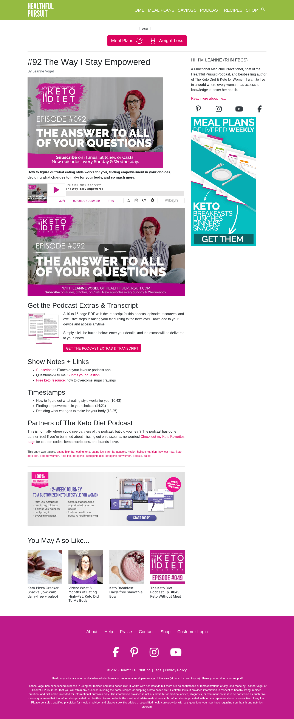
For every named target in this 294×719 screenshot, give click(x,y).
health (131, 451)
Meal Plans (161, 10)
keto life (66, 455)
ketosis (137, 455)
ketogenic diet (95, 455)
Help (108, 631)
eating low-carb (101, 451)
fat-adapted (119, 451)
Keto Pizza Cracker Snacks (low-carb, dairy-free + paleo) (43, 592)
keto (178, 451)
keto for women (49, 455)
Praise (126, 631)
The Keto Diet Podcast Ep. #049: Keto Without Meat (165, 592)
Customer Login (192, 631)
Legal (158, 670)
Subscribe (44, 370)
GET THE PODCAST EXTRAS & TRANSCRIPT (102, 348)
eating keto (83, 451)
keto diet (33, 455)
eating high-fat (65, 451)
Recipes (233, 10)
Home (138, 10)
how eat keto (166, 451)
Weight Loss (170, 40)
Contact (146, 631)
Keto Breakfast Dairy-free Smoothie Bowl (125, 592)
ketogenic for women (118, 455)
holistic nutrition (147, 451)
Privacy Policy (176, 670)
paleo (147, 455)
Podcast (210, 10)
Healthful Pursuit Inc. (135, 670)
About (91, 631)
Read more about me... (208, 98)
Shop (252, 10)
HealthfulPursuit (41, 10)
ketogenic (79, 455)
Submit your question (83, 375)
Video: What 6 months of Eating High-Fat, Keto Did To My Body (83, 594)
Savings (187, 10)
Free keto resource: (51, 380)
